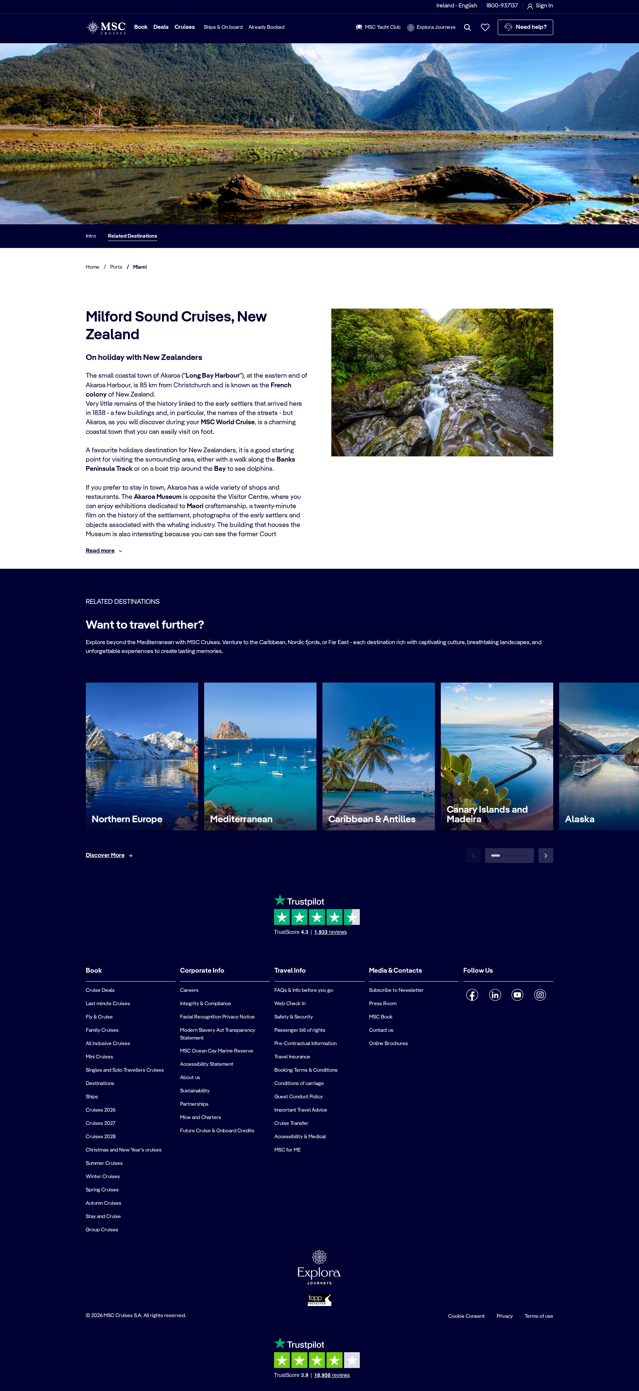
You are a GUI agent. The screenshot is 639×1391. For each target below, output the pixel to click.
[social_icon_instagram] (540, 995)
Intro (91, 236)
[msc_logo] (105, 27)
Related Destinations (132, 236)
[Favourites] (485, 27)
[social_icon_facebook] (472, 995)
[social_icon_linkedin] (495, 995)
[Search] (467, 27)
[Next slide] (545, 855)
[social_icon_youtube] (517, 995)
